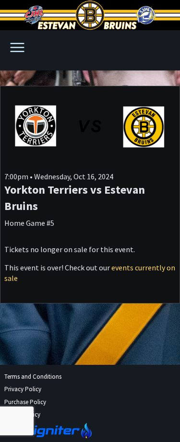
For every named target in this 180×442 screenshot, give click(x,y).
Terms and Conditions (32, 376)
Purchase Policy (25, 402)
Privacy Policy (22, 389)
